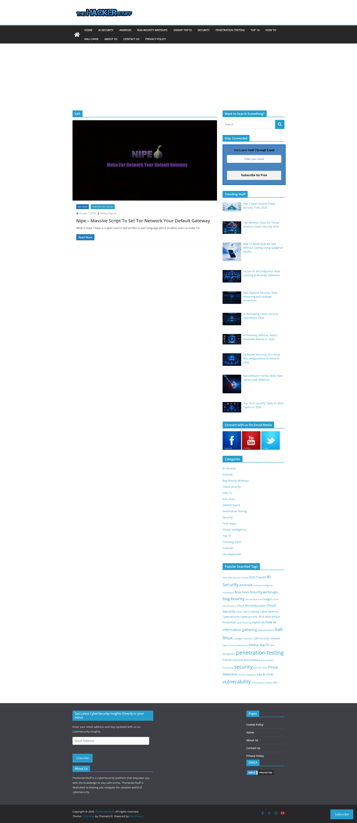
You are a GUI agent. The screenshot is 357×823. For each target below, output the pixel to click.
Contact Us (131, 39)
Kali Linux (91, 39)
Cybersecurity (231, 616)
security (243, 666)
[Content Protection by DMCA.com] (260, 772)
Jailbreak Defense (266, 630)
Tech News (229, 523)
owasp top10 (259, 645)
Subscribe (82, 758)
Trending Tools (232, 542)
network (275, 638)
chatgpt (267, 599)
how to (271, 622)
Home (88, 30)
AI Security (105, 30)
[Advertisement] (178, 71)
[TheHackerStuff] (77, 34)
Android (125, 30)
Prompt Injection (233, 660)
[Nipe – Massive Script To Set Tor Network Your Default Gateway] (145, 160)
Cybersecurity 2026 (252, 616)
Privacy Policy (155, 39)
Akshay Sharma (108, 213)
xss (275, 682)
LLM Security (261, 638)
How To (271, 30)
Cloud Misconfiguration (251, 605)
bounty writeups (264, 591)
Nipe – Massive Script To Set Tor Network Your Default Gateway (143, 220)
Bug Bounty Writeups (152, 30)
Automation (228, 592)
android (246, 584)
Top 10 (255, 30)
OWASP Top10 (182, 30)
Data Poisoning (244, 622)
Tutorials (228, 548)
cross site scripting (247, 611)
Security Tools (260, 668)
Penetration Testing (230, 30)
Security (204, 30)
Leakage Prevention (243, 638)
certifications (255, 599)
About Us (110, 39)
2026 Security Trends (238, 577)
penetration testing (260, 652)
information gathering (240, 629)
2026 (225, 577)
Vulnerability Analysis (261, 682)
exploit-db (258, 622)
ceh (247, 599)
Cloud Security (232, 486)
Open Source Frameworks (235, 645)
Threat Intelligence (234, 529)
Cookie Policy (254, 724)
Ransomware (252, 660)
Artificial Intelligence (263, 585)
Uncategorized (232, 554)
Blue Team (242, 592)
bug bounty (234, 598)
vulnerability (237, 681)
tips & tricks (265, 674)
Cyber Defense (269, 611)
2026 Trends (257, 577)
